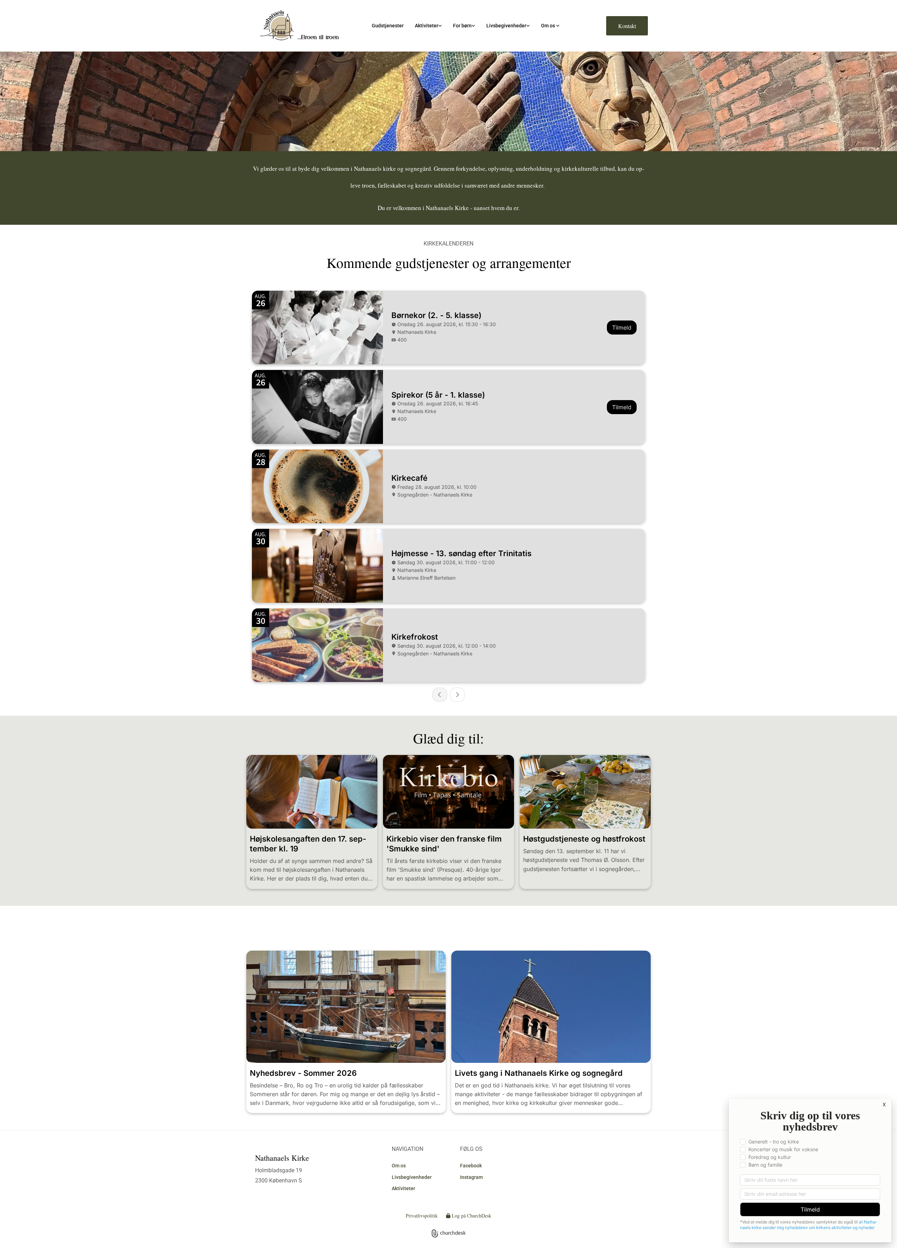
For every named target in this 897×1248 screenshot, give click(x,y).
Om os (548, 25)
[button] (627, 25)
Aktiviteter (426, 25)
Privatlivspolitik (422, 1215)
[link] (428, 26)
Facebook (471, 1165)
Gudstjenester (388, 25)
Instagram (471, 1177)
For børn (462, 25)
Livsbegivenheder (506, 25)
